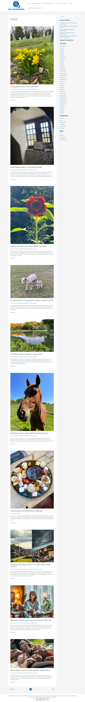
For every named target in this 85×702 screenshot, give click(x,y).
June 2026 (62, 50)
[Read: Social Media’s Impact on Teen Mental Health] (32, 135)
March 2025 (62, 67)
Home (29, 3)
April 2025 (62, 65)
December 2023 (63, 97)
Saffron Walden (49, 697)
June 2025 (62, 61)
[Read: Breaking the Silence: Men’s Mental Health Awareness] (32, 401)
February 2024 (63, 93)
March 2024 (62, 91)
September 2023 (63, 103)
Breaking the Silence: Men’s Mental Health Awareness (29, 433)
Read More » (13, 100)
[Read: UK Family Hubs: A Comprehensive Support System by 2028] (32, 281)
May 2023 (62, 110)
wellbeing (31, 89)
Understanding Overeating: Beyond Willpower (26, 511)
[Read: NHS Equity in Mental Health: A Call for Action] (32, 335)
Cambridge (25, 695)
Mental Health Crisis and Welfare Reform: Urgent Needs (30, 670)
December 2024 (63, 73)
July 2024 (62, 83)
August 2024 (62, 81)
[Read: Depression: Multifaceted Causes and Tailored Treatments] (32, 601)
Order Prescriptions (63, 3)
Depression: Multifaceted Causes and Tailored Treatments (31, 620)
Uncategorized (13, 513)
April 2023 (62, 112)
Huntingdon (74, 695)
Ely (65, 695)
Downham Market (32, 697)
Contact (70, 3)
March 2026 (62, 56)
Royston (43, 697)
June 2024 (62, 85)
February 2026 (63, 58)
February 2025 (63, 69)
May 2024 (62, 87)
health (16, 89)
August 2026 (62, 46)
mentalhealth (20, 89)
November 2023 (63, 99)
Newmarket (38, 697)
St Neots (54, 697)
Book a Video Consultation (48, 3)
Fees (56, 3)
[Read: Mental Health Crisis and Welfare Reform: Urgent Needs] (32, 653)
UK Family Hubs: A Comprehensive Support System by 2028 (31, 300)
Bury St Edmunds (56, 695)
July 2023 (62, 106)
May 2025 (62, 63)
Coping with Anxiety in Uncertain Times (24, 87)
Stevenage (30, 695)
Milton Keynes (49, 695)
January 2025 (62, 71)
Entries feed (62, 135)
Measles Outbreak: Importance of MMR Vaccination (28, 246)
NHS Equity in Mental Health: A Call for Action (26, 354)
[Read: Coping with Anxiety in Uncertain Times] (32, 55)
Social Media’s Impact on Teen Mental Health (26, 167)
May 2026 (62, 52)
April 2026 (62, 54)
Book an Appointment (36, 3)
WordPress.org (63, 139)
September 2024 (63, 79)
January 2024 (62, 95)
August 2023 (62, 105)
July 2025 (62, 60)
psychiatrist (26, 89)
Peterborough (36, 695)
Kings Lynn (68, 695)
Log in (61, 133)
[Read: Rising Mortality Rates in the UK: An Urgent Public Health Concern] (32, 545)
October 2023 (63, 101)
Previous (11, 689)
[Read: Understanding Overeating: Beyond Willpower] (32, 479)
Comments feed (63, 137)
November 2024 (63, 75)
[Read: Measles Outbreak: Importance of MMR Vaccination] (32, 214)
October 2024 (63, 77)
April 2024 (62, 89)
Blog (43, 8)
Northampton (42, 695)
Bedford (62, 695)
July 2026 (62, 48)
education (12, 89)
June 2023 (62, 108)
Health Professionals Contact (34, 8)
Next (53, 689)
